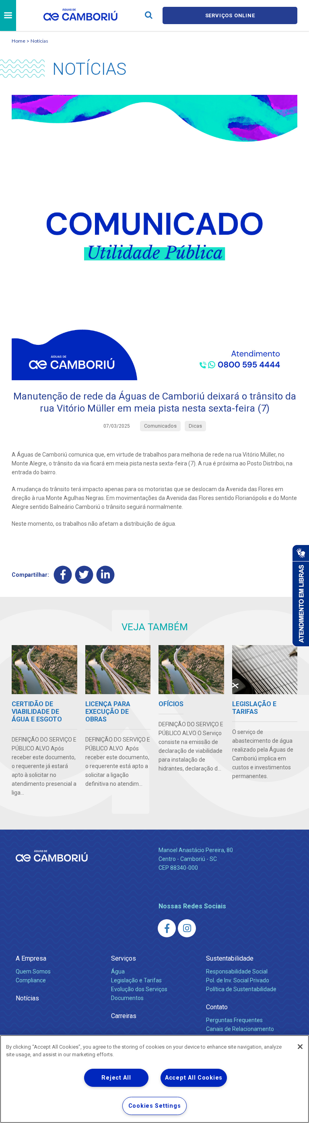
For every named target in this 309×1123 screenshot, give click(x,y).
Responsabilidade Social (237, 971)
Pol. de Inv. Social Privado (237, 980)
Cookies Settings (154, 1106)
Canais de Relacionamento (240, 1029)
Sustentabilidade (229, 958)
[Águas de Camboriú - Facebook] (167, 928)
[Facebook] (63, 575)
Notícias (39, 41)
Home (18, 41)
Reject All (116, 1077)
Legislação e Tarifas (136, 980)
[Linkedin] (106, 575)
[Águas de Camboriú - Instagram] (187, 928)
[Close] (300, 1046)
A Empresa (31, 958)
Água (118, 971)
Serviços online (230, 15)
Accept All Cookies (193, 1077)
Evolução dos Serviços (139, 989)
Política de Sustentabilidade (241, 989)
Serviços (123, 958)
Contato (217, 1007)
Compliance (31, 980)
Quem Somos (33, 971)
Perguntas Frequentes (234, 1020)
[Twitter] (84, 575)
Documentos (127, 998)
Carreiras (123, 1016)
